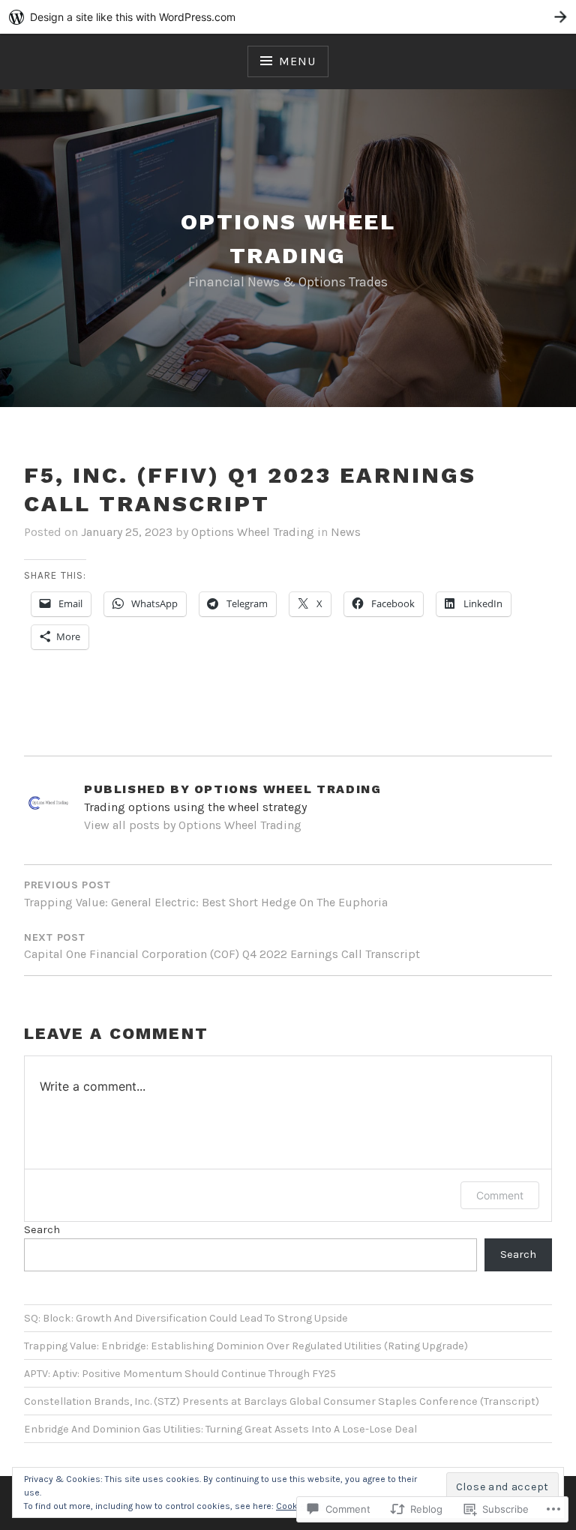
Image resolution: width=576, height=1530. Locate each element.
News (346, 532)
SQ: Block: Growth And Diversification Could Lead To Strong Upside (186, 1318)
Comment (500, 1195)
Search (42, 1229)
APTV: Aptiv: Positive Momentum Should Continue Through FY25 (180, 1373)
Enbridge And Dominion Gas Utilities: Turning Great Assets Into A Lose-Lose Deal (220, 1429)
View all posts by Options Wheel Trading (193, 825)
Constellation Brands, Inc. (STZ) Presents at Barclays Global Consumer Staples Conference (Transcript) (281, 1401)
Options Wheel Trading (252, 532)
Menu (297, 61)
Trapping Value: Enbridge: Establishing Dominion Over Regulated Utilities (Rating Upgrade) (246, 1346)
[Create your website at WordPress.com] (288, 17)
